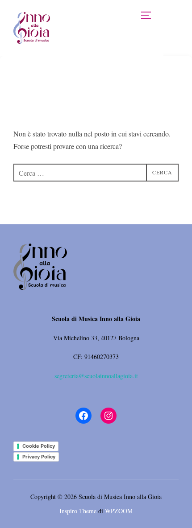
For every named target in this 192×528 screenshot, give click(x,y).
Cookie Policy (38, 446)
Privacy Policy (38, 457)
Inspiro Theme (77, 511)
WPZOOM (119, 511)
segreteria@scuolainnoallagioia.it (96, 375)
